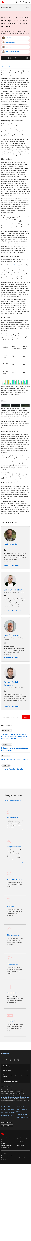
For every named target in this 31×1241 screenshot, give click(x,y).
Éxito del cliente (24, 33)
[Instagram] (18, 1060)
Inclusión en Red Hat (6, 1145)
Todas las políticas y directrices (5, 1158)
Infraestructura (12, 964)
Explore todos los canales (12, 801)
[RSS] (27, 58)
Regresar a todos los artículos (9, 67)
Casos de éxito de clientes (8, 1112)
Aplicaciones (11, 993)
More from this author (11, 565)
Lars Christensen (10, 47)
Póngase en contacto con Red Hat (7, 1142)
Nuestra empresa (5, 1106)
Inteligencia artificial (14, 847)
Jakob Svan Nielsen (10, 42)
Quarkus (16, 265)
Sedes (18, 1140)
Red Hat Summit (5, 1147)
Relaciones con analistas (7, 1115)
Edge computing (13, 935)
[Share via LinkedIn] (11, 58)
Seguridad (10, 906)
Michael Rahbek (9, 37)
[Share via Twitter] (13, 58)
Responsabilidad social (21, 1114)
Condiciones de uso (21, 1156)
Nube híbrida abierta (14, 879)
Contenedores (13, 33)
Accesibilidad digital (21, 1157)
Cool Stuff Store (20, 1145)
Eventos (3, 1140)
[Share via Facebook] (9, 58)
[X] (14, 1060)
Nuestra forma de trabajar (7, 1109)
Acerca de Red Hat (5, 1138)
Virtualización (11, 1021)
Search (25, 717)
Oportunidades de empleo (23, 1117)
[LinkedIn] (2, 1060)
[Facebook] (10, 1060)
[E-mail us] (16, 58)
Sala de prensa (20, 1106)
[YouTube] (6, 1060)
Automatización (12, 818)
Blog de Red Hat (6, 7)
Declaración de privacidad (7, 1156)
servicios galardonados (12, 1102)
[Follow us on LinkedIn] (5, 550)
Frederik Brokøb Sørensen (12, 51)
